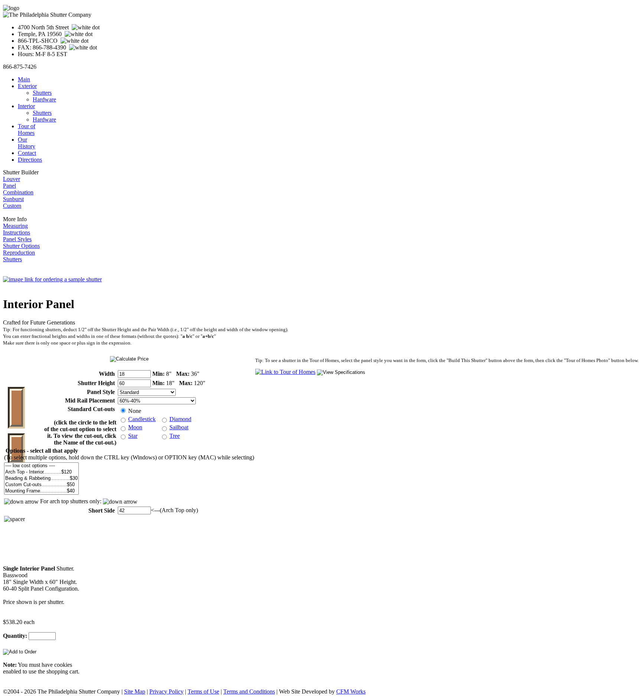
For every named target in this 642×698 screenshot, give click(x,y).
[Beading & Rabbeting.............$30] (41, 478)
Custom (12, 206)
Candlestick (142, 419)
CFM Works (351, 691)
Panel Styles (17, 239)
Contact (27, 153)
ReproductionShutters (19, 255)
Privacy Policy (166, 691)
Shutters (42, 93)
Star (132, 436)
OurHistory (26, 142)
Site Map (134, 691)
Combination (18, 192)
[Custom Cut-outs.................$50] (41, 485)
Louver (11, 179)
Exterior (27, 86)
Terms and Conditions (249, 691)
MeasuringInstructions (16, 229)
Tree (174, 436)
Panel (9, 185)
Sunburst (13, 199)
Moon (135, 427)
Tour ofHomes (26, 129)
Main (24, 79)
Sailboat (178, 427)
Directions (30, 159)
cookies (63, 665)
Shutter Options (21, 246)
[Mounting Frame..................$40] (41, 491)
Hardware (44, 99)
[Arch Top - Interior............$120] (41, 472)
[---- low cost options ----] (41, 466)
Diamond (180, 419)
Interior (26, 106)
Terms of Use (203, 691)
